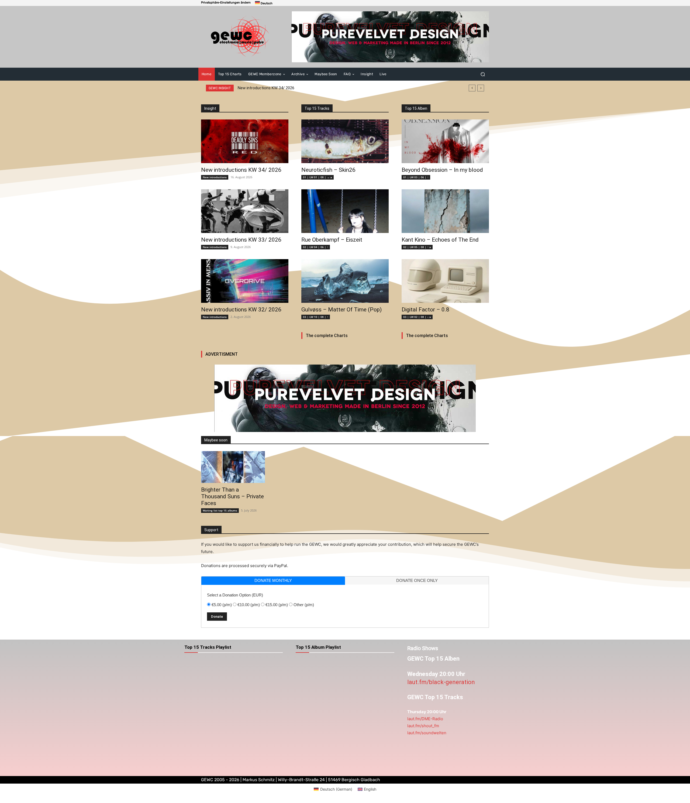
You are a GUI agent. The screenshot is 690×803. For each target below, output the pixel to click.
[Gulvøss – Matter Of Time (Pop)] (345, 281)
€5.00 (222, 604)
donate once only (417, 580)
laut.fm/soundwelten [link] (426, 732)
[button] (226, 2)
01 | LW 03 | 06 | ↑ (416, 177)
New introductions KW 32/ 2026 (241, 309)
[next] (480, 88)
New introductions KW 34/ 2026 (266, 87)
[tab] (273, 580)
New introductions (215, 177)
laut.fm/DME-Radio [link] (425, 718)
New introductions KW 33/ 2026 (241, 239)
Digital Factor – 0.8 (425, 309)
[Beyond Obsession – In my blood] (445, 141)
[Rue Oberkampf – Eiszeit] (345, 211)
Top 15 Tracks (317, 108)
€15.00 (276, 604)
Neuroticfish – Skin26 (328, 170)
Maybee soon (215, 440)
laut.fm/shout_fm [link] (423, 725)
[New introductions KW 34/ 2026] (244, 141)
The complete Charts (327, 335)
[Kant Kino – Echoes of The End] (445, 211)
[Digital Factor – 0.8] (445, 281)
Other (304, 604)
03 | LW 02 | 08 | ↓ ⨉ (417, 317)
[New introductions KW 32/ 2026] (244, 281)
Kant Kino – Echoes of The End (440, 239)
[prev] (472, 88)
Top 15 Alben (416, 108)
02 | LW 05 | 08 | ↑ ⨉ (417, 247)
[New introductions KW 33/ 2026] (244, 211)
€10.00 (248, 604)
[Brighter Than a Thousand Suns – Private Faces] (233, 467)
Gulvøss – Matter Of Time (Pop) (341, 309)
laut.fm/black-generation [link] (441, 682)
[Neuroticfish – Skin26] (345, 141)
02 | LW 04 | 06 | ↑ (315, 247)
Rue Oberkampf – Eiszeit (331, 239)
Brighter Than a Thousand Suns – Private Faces (232, 496)
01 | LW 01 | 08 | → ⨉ (317, 177)
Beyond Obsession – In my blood (442, 170)
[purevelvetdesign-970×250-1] (390, 36)
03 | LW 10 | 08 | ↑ (315, 317)
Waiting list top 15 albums (220, 510)
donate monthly (273, 580)
